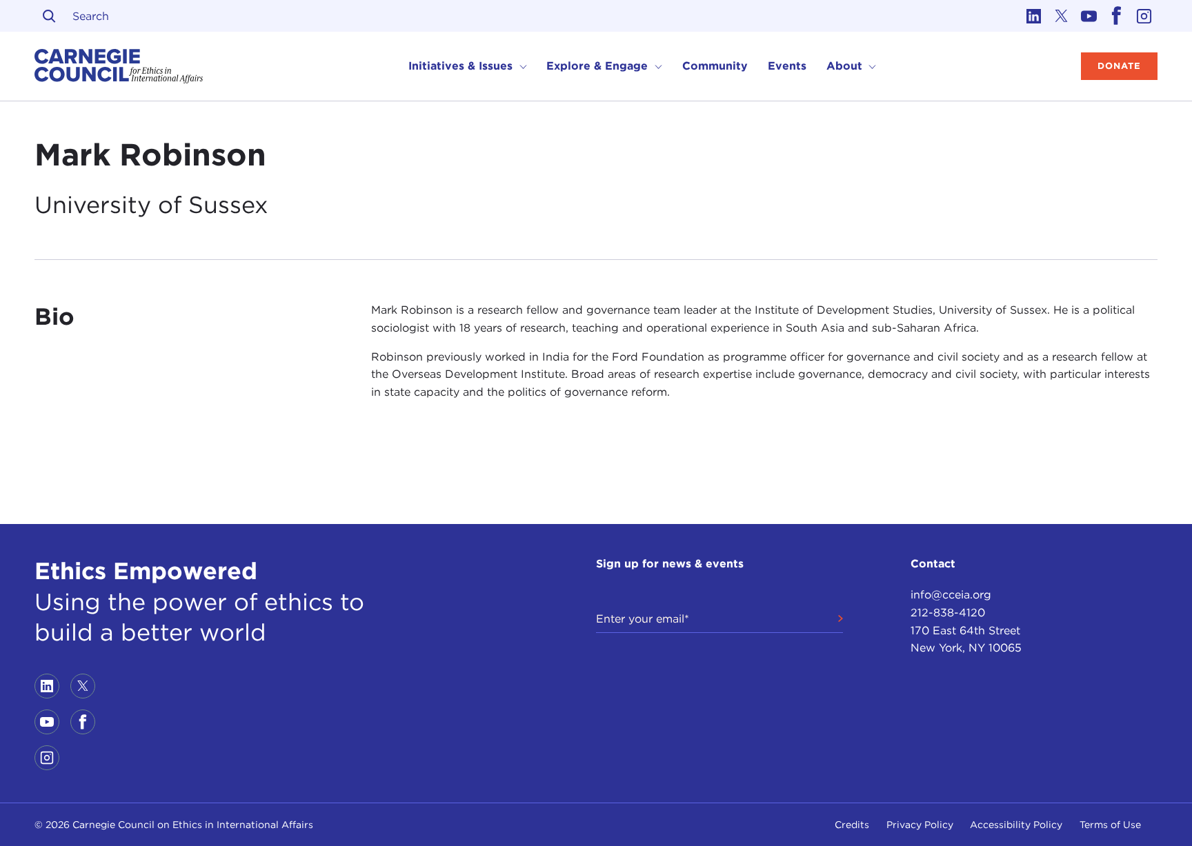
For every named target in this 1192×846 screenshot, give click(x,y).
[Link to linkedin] (1033, 16)
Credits (852, 824)
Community (715, 65)
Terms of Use (1110, 824)
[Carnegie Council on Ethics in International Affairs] (118, 66)
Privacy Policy (919, 824)
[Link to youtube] (1088, 16)
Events (787, 65)
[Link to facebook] (1116, 16)
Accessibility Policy (1016, 824)
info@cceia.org (951, 594)
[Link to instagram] (1144, 16)
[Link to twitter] (1061, 16)
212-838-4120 (948, 612)
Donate (1119, 66)
